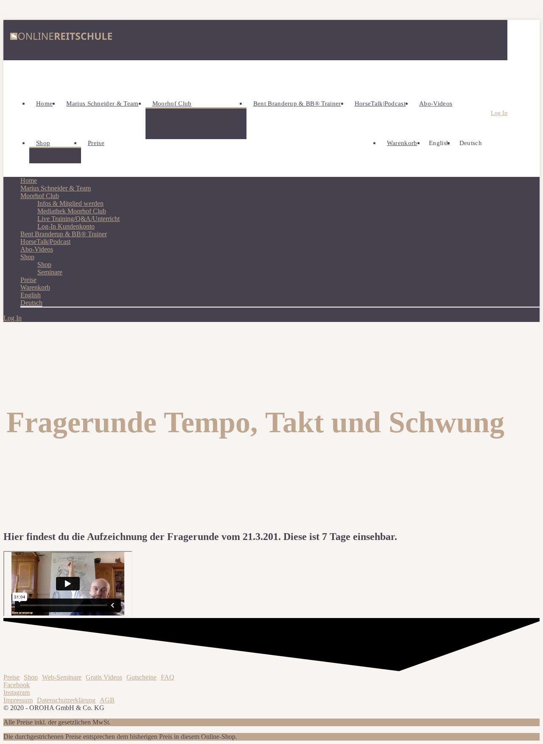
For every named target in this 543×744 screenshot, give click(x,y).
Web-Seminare (61, 677)
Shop (31, 677)
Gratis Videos (104, 677)
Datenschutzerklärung (66, 700)
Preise (11, 677)
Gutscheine (141, 677)
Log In (499, 113)
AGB (107, 700)
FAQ (167, 677)
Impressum (18, 700)
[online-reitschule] (61, 40)
